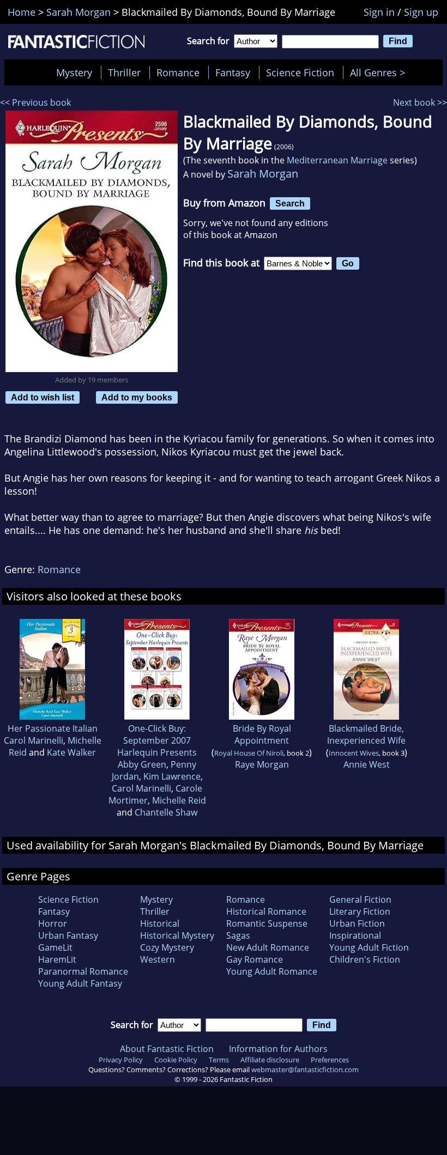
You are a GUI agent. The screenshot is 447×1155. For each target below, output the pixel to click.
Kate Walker (71, 752)
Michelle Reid (179, 800)
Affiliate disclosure (269, 1060)
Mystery (74, 72)
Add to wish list (42, 397)
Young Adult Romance (271, 971)
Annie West (366, 764)
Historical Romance (266, 911)
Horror (52, 923)
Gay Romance (254, 959)
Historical (159, 923)
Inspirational (355, 935)
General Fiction (360, 899)
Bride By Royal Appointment (262, 734)
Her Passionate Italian (53, 728)
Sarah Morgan (262, 173)
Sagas (238, 935)
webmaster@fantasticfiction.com (305, 1069)
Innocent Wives (354, 753)
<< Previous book (35, 102)
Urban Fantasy (68, 935)
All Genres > (380, 72)
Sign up (421, 12)
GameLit (55, 947)
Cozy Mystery (167, 947)
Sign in (379, 12)
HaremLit (57, 959)
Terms (219, 1060)
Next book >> (420, 102)
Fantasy (232, 72)
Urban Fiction (357, 923)
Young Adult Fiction (369, 947)
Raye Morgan (262, 764)
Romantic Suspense (266, 923)
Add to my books (136, 397)
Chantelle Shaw (166, 812)
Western (157, 959)
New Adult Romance (267, 947)
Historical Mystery (177, 935)
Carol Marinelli (33, 740)
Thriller (124, 72)
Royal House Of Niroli (248, 753)
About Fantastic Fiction (167, 1049)
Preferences (330, 1060)
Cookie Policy (175, 1060)
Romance (178, 72)
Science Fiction (300, 72)
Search (290, 203)
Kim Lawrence (172, 776)
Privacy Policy (121, 1060)
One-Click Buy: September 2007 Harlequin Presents (157, 740)
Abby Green (142, 764)
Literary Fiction (359, 911)
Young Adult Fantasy (80, 983)
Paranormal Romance (83, 971)
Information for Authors (278, 1049)
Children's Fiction (364, 959)
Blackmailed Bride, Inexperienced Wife (366, 734)
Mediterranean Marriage (337, 160)
